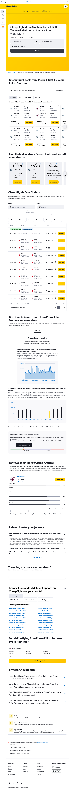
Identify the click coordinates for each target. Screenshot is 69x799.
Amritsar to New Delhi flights (45, 615)
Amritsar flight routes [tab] (16, 596)
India (14, 72)
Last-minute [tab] (28, 97)
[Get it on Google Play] (56, 766)
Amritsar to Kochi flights (44, 627)
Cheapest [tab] (13, 97)
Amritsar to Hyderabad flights (17, 622)
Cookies (29, 2)
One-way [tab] (37, 97)
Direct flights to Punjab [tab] (45, 596)
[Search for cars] (3, 18)
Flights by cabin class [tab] (16, 600)
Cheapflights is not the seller (18, 747)
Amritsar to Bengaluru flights (45, 625)
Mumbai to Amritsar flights (45, 608)
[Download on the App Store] (56, 770)
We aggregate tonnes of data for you (20, 750)
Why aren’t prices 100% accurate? (19, 753)
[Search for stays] (3, 15)
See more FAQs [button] (37, 557)
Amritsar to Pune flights (15, 620)
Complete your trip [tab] (30, 596)
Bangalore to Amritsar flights (17, 613)
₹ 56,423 (16, 33)
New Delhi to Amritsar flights (17, 608)
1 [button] (58, 307)
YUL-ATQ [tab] (37, 330)
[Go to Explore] (3, 22)
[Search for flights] (3, 11)
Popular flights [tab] (43, 600)
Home (9, 72)
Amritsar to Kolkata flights (16, 627)
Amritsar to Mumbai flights (45, 620)
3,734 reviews (21, 481)
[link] (17, 182)
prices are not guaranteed (42, 742)
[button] (67, 2)
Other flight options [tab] (30, 600)
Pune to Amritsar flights (44, 610)
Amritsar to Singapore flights (45, 629)
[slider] (51, 215)
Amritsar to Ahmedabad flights (17, 618)
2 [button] (61, 307)
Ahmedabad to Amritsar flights (17, 610)
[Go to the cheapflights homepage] (12, 6)
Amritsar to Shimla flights (44, 613)
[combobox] (30, 37)
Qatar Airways (21, 476)
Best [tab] (20, 97)
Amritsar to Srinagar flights (16, 615)
